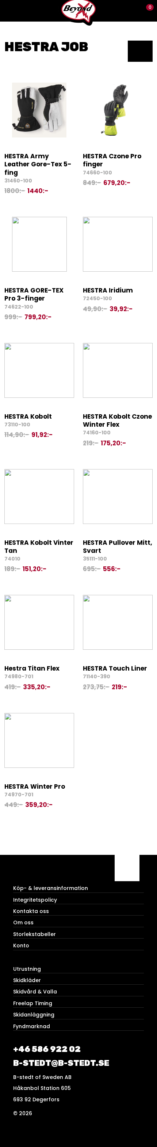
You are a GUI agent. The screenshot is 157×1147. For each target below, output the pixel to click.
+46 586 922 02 (47, 1049)
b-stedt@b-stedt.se (61, 1063)
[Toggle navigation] (10, 11)
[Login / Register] (133, 11)
